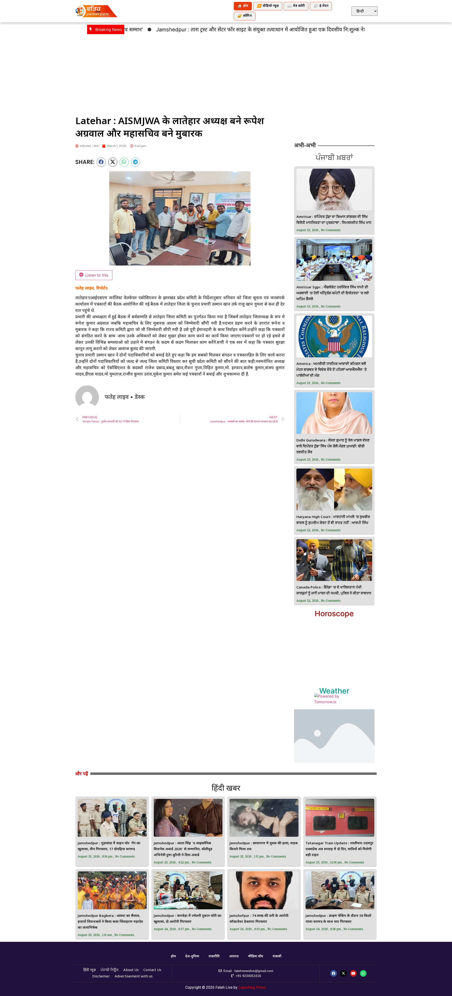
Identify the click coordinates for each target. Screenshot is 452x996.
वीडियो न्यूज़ (268, 6)
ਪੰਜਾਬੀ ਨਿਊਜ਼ (110, 970)
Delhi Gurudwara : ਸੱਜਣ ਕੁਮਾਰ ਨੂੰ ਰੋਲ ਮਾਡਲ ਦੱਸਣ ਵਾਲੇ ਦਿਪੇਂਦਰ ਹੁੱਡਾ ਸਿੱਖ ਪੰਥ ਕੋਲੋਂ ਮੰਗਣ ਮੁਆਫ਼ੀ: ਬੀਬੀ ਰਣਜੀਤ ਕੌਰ (333, 446)
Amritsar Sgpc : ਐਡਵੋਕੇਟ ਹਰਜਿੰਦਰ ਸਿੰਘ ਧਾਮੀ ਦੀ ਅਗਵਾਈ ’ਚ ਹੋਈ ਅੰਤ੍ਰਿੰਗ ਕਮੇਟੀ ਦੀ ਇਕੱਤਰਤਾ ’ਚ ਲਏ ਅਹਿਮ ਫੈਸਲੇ (332, 293)
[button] (101, 162)
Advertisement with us (134, 976)
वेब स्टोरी (296, 6)
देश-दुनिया (192, 956)
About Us (131, 970)
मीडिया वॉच (255, 956)
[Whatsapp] (363, 973)
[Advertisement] (226, 72)
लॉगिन (244, 16)
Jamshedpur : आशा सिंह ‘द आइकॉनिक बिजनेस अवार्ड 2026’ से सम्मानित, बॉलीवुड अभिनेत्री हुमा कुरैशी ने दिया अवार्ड (183, 849)
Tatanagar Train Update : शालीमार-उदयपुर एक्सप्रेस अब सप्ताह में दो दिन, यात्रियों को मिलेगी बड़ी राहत (339, 849)
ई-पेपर (320, 6)
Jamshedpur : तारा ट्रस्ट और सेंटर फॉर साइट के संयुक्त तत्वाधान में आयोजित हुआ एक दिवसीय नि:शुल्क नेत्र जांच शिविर (246, 29)
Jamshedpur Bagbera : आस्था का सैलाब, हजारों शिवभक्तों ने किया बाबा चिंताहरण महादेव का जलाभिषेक (110, 922)
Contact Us (152, 970)
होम (242, 6)
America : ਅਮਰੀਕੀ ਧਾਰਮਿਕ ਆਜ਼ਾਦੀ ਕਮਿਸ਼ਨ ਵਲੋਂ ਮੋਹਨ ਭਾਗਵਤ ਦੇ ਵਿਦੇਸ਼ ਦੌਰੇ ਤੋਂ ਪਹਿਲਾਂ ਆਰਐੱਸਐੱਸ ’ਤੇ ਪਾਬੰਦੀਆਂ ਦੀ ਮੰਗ (331, 370)
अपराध (234, 956)
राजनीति (214, 956)
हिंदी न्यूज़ (89, 970)
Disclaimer (101, 976)
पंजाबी (277, 956)
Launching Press (252, 987)
